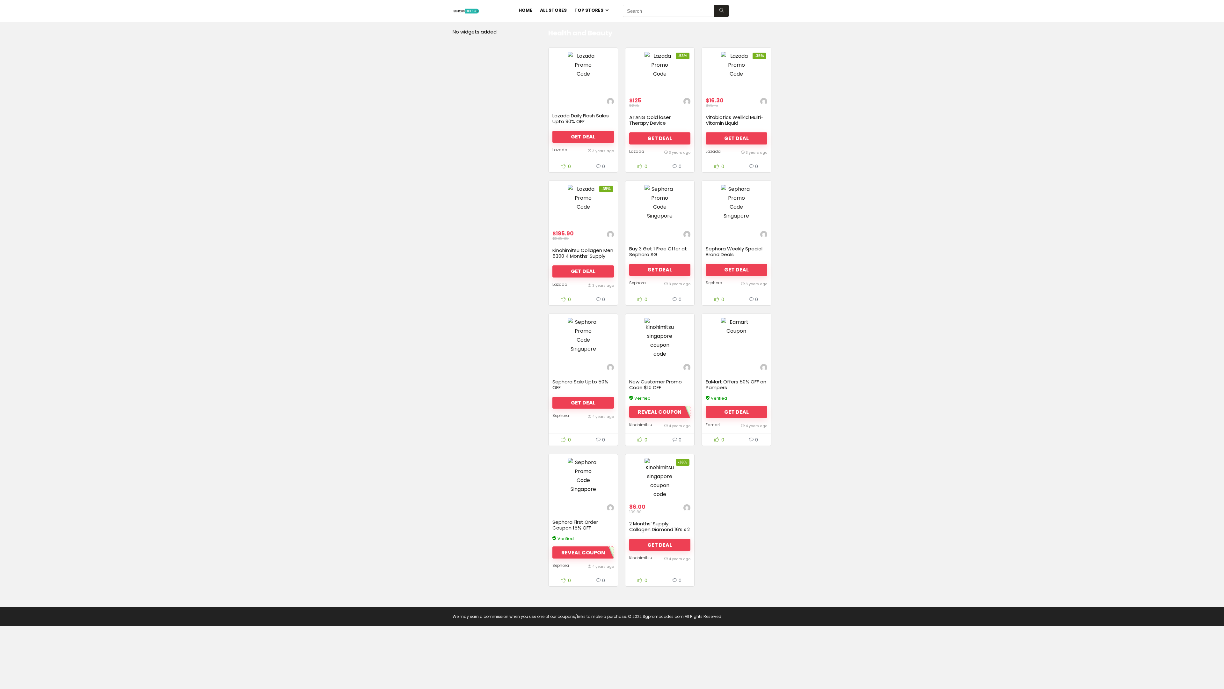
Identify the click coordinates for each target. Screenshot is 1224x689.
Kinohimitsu (640, 424)
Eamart (713, 424)
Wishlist (756, 10)
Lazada (559, 149)
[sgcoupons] (610, 102)
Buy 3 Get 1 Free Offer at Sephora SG (658, 251)
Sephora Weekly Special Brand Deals (734, 251)
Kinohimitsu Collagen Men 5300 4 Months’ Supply (582, 253)
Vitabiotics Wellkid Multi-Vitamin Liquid (734, 120)
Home (525, 10)
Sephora (637, 282)
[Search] (721, 11)
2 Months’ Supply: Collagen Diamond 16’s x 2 (659, 526)
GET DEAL (583, 136)
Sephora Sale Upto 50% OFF (580, 384)
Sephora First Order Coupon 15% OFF (575, 525)
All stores (553, 10)
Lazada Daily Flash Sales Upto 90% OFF (580, 118)
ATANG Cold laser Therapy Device (650, 120)
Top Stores (588, 10)
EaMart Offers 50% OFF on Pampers (736, 384)
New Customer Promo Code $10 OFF (655, 384)
